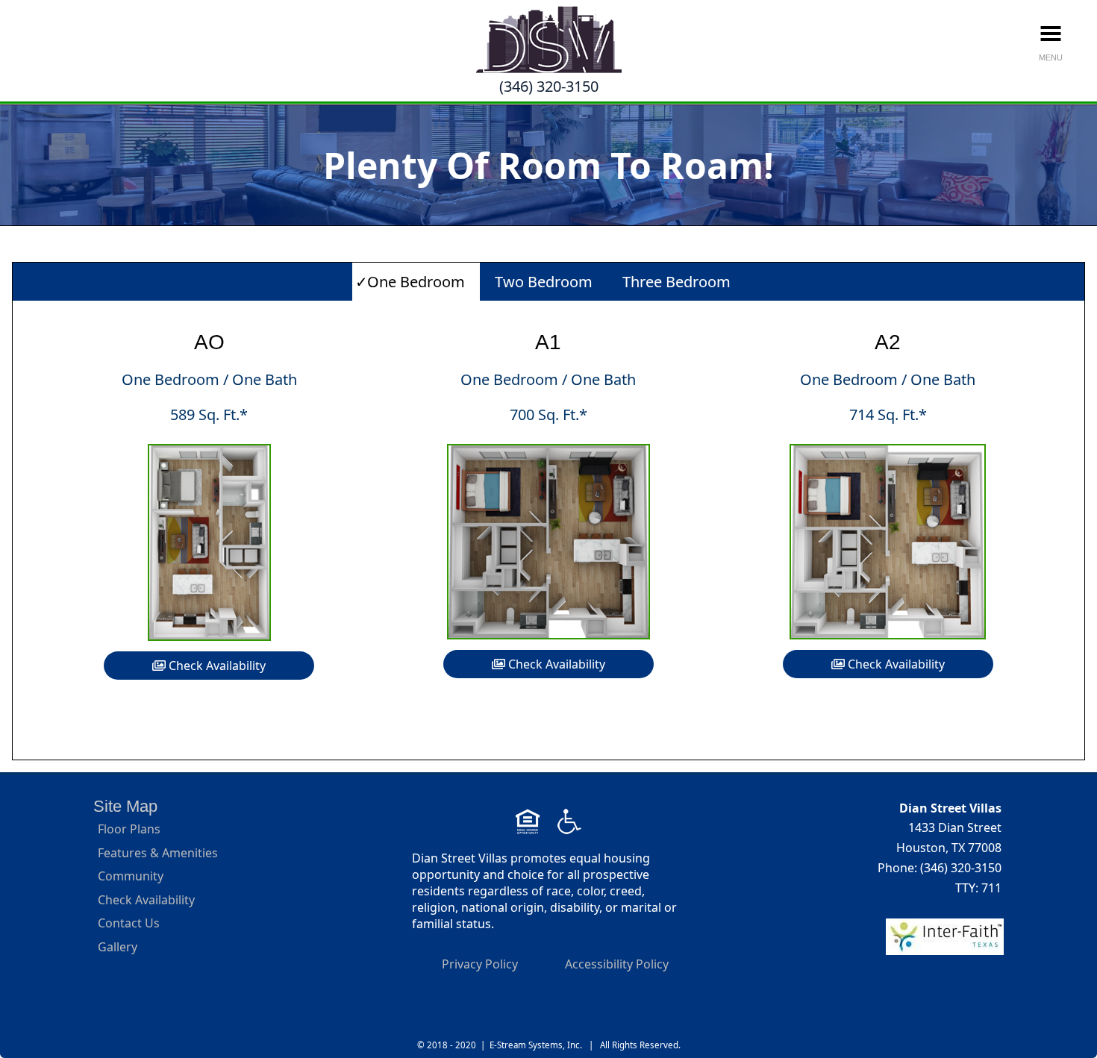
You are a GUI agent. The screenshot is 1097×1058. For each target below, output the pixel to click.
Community (130, 876)
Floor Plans (129, 829)
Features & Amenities (158, 853)
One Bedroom (416, 282)
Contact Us (129, 923)
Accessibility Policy (617, 964)
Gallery (117, 947)
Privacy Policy (480, 964)
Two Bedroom (544, 282)
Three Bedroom (676, 282)
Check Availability (216, 665)
